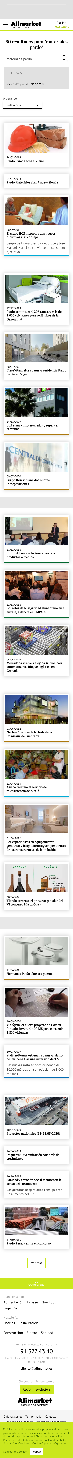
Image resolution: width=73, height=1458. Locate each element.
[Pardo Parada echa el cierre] (36, 144)
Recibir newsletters (36, 1389)
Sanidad (47, 1332)
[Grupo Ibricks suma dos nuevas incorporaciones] (36, 465)
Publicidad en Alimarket (18, 1421)
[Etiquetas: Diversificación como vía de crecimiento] (36, 1155)
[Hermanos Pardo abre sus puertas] (36, 957)
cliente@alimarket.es (36, 1368)
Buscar (64, 58)
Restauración (28, 1323)
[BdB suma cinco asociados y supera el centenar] (36, 410)
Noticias (36, 84)
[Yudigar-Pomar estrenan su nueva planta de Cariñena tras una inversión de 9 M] (36, 1061)
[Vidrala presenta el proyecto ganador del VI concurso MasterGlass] (36, 886)
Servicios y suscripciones (51, 1421)
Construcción (13, 1332)
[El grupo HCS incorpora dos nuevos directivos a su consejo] (36, 225)
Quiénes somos (13, 1416)
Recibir (61, 24)
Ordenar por (10, 98)
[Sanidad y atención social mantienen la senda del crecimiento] (36, 1184)
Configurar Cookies (15, 1451)
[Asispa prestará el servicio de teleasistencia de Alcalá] (36, 772)
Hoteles (9, 1323)
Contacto (50, 1416)
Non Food (49, 1302)
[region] (36, 1440)
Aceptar (36, 1451)
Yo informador (33, 1416)
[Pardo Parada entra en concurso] (36, 1227)
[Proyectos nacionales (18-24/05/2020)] (36, 1117)
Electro (32, 1332)
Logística (10, 1308)
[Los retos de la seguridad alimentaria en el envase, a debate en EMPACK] (36, 593)
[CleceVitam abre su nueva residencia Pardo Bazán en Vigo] (36, 356)
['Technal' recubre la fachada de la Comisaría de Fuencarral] (36, 717)
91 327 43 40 (36, 1351)
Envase (32, 1302)
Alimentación (14, 1302)
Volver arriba (36, 1285)
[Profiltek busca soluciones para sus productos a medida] (36, 539)
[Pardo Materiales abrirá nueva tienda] (36, 181)
